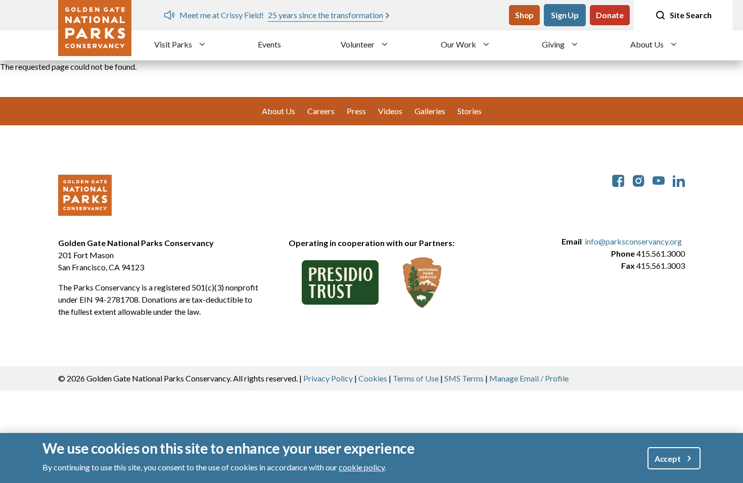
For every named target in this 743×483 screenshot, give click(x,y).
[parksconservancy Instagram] (638, 179)
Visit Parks (173, 44)
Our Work (458, 44)
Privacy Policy (328, 378)
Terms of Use (416, 378)
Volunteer (358, 44)
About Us (647, 44)
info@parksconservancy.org (633, 241)
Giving (553, 44)
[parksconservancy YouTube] (659, 179)
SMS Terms (464, 378)
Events (269, 44)
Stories (469, 111)
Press (356, 111)
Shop (524, 15)
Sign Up (565, 15)
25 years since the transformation (325, 15)
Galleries (429, 111)
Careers (321, 111)
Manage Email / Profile (529, 378)
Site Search (691, 15)
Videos (390, 111)
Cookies (372, 378)
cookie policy (362, 467)
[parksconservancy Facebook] (618, 179)
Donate (610, 15)
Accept (668, 458)
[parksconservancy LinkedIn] (679, 179)
